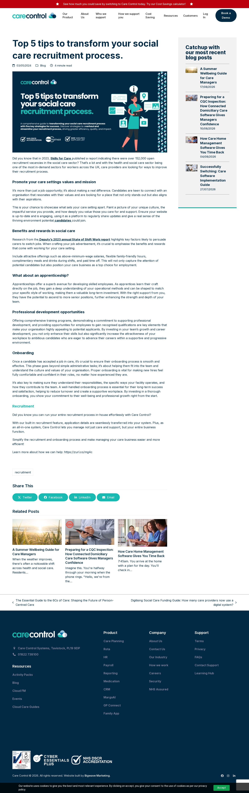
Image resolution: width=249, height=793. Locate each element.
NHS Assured (159, 689)
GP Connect (112, 705)
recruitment (23, 472)
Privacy (200, 649)
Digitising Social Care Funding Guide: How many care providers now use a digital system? (178, 602)
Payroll (108, 665)
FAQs (198, 657)
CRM (107, 689)
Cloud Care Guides (26, 707)
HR (106, 657)
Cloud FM (19, 691)
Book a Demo (226, 15)
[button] (25, 497)
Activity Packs (23, 674)
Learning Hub (204, 673)
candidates (63, 220)
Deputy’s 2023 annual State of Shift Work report (74, 239)
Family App (112, 713)
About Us (155, 641)
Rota (107, 649)
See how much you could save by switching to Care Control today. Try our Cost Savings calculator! (124, 4)
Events (17, 699)
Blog (43, 65)
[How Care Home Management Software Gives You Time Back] (142, 532)
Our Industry (158, 657)
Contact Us (157, 649)
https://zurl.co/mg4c (78, 452)
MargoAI (110, 697)
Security (155, 681)
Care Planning (114, 641)
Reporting (111, 673)
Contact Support (207, 665)
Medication (112, 681)
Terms (199, 641)
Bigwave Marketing (97, 775)
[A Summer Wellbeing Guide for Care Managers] (36, 531)
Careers (155, 673)
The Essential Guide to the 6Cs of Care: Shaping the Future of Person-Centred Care (63, 602)
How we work (158, 665)
